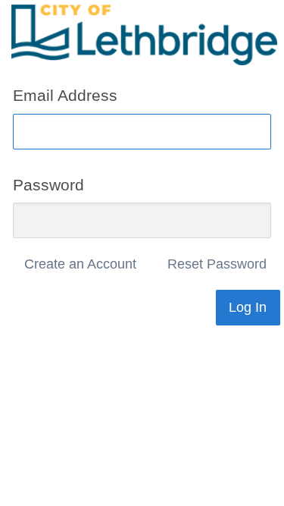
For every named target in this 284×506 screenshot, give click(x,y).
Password (48, 184)
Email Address (65, 95)
